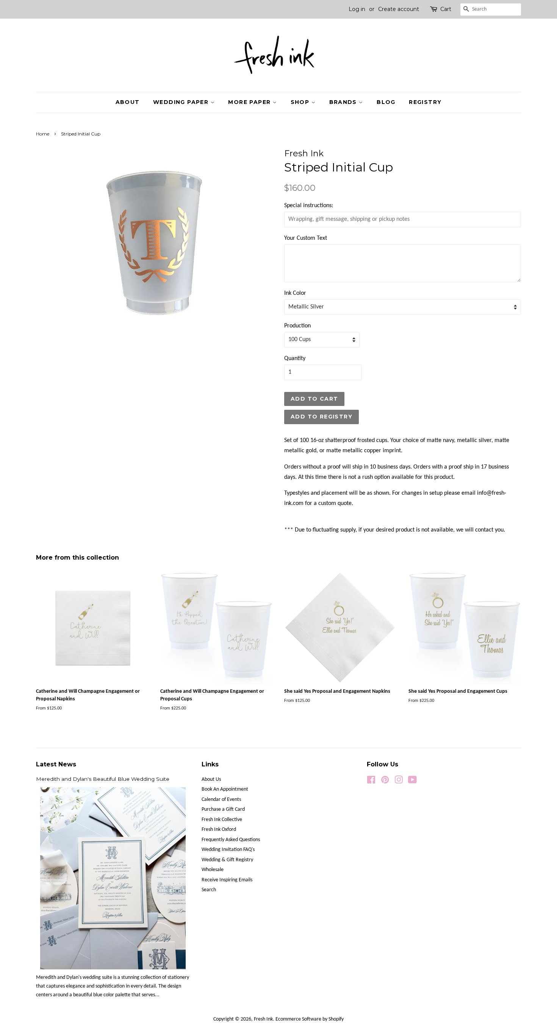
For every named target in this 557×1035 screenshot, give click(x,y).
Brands (344, 102)
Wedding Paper (182, 102)
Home (42, 134)
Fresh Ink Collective (222, 819)
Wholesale (213, 869)
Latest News (56, 764)
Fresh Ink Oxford (219, 829)
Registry (425, 102)
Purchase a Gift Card (223, 809)
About (128, 102)
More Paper (250, 102)
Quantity (294, 358)
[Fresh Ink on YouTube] (412, 781)
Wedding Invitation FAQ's (228, 849)
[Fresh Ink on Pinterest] (385, 781)
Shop (301, 102)
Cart (445, 9)
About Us (211, 779)
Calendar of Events (221, 799)
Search (209, 889)
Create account (398, 9)
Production (297, 326)
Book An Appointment (225, 789)
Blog (386, 102)
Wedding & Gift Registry (227, 859)
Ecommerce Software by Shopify (309, 1019)
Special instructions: (308, 206)
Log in (357, 9)
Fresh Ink (263, 1019)
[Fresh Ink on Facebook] (371, 781)
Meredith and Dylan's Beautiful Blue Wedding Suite (102, 779)
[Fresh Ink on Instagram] (398, 781)
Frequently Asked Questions (231, 839)
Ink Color (295, 293)
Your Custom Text (305, 238)
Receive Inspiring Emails (227, 880)
